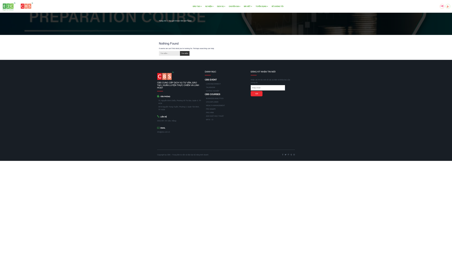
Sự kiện (208, 6)
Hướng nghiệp (212, 91)
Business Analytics (214, 98)
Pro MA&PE (211, 109)
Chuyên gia (234, 6)
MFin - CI (209, 120)
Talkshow (210, 87)
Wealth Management (215, 105)
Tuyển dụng (261, 6)
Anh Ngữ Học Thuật (215, 116)
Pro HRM (210, 112)
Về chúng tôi (277, 6)
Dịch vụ (220, 6)
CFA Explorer (212, 102)
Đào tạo (197, 6)
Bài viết (247, 6)
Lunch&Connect (213, 84)
